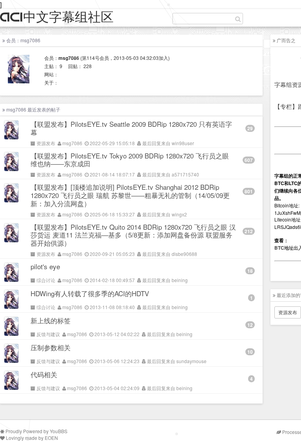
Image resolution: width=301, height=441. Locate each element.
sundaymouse (191, 361)
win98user (183, 143)
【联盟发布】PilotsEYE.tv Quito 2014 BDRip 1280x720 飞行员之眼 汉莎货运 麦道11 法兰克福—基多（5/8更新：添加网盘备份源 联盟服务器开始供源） (133, 235)
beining (180, 280)
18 (250, 270)
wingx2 (179, 214)
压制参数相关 (51, 347)
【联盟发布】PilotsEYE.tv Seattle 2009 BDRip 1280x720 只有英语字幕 (131, 128)
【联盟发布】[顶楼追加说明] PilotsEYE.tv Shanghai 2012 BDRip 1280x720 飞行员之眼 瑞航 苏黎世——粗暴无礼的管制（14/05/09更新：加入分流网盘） (130, 195)
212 (249, 231)
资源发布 (45, 143)
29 (250, 128)
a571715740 (185, 174)
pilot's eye (45, 266)
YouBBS (58, 431)
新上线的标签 (51, 320)
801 (249, 191)
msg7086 (72, 143)
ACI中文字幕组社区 (57, 17)
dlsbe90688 (184, 253)
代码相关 (44, 374)
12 (250, 324)
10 (250, 351)
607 (249, 160)
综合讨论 (45, 280)
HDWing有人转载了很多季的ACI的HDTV (90, 293)
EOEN (51, 437)
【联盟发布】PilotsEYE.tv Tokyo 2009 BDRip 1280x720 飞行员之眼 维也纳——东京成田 (130, 160)
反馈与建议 (48, 334)
